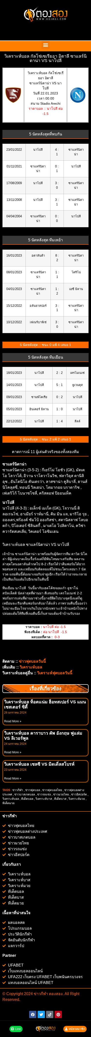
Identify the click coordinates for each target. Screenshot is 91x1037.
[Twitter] (41, 1014)
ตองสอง (55, 994)
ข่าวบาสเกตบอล (24, 794)
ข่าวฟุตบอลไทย (52, 790)
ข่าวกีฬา (17, 790)
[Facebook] (32, 1014)
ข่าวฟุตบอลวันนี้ (32, 661)
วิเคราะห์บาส (43, 799)
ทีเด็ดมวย (8, 803)
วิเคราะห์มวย (76, 799)
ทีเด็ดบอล (27, 799)
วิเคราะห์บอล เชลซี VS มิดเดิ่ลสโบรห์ (39, 764)
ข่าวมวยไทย (61, 794)
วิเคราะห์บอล (10, 799)
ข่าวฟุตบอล (32, 790)
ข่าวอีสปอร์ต (79, 794)
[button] (45, 45)
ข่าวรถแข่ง (44, 794)
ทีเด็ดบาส (60, 799)
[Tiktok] (49, 1014)
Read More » (12, 721)
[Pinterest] (58, 1014)
